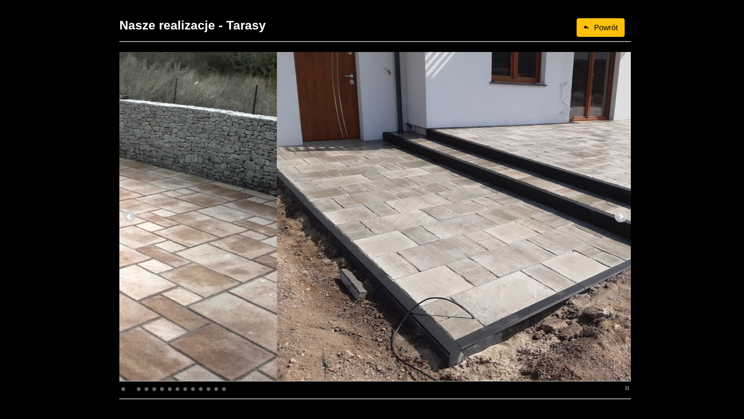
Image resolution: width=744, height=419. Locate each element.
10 (193, 389)
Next (621, 216)
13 (216, 389)
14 (224, 389)
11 (201, 389)
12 (208, 389)
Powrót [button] (603, 27)
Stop (627, 388)
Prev (129, 216)
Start (621, 388)
